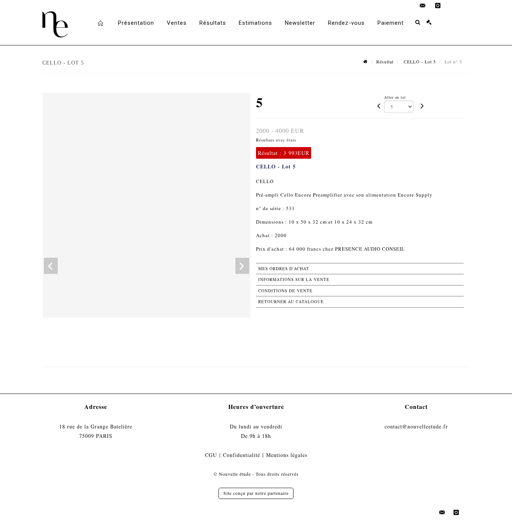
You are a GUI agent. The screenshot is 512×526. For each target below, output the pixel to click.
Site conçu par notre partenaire (256, 493)
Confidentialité (241, 454)
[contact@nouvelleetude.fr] (422, 5)
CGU (211, 454)
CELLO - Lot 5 (419, 62)
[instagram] (437, 5)
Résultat (385, 62)
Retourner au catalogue (291, 301)
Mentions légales (286, 454)
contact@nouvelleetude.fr (416, 426)
